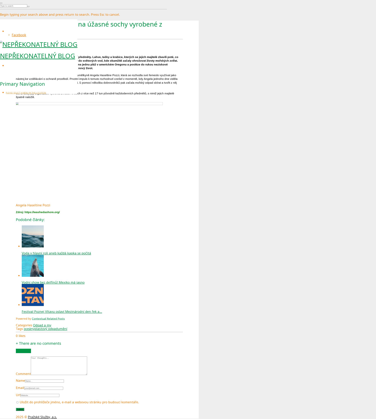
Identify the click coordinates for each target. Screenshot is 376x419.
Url (18, 395)
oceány (29, 328)
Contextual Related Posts (48, 318)
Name (20, 380)
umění (62, 328)
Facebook (19, 35)
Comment (23, 373)
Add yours (23, 351)
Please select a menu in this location (26, 92)
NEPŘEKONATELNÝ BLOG (37, 55)
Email (20, 387)
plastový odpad (46, 328)
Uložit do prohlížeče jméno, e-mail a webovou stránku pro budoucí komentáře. (79, 402)
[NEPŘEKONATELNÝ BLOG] (38, 44)
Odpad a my (42, 325)
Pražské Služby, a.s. (42, 417)
